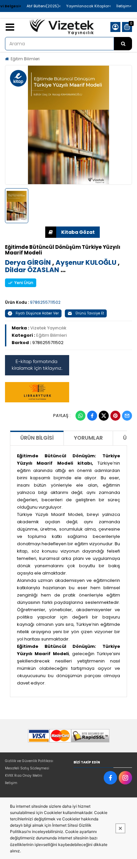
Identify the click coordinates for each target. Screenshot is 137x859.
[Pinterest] (115, 416)
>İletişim (124, 6)
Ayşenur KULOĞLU (86, 262)
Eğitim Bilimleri (25, 59)
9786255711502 (45, 302)
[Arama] (123, 43)
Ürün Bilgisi (37, 438)
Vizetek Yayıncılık (48, 328)
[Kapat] (120, 828)
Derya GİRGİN (28, 262)
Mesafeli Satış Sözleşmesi (27, 768)
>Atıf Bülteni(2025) (44, 6)
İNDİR (72, 232)
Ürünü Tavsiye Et (89, 313)
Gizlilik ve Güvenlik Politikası (29, 760)
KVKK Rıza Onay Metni (23, 775)
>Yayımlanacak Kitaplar (88, 6)
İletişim (11, 782)
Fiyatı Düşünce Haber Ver (37, 313)
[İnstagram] (125, 777)
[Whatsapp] (80, 416)
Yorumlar (88, 438)
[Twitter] (104, 416)
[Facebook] (92, 416)
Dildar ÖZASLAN (32, 269)
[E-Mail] (127, 416)
